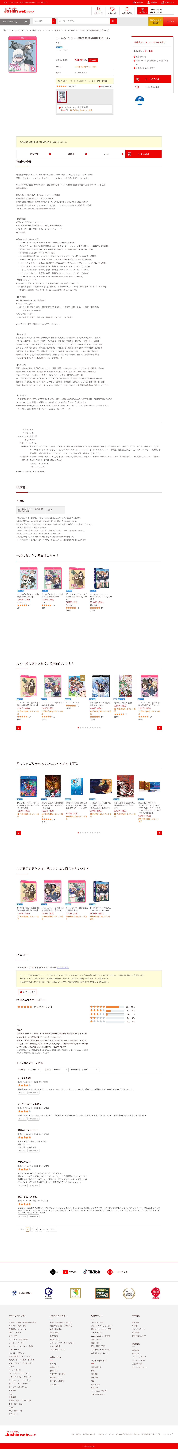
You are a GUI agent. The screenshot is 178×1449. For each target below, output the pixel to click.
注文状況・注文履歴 (57, 1374)
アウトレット (14, 1414)
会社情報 (135, 1322)
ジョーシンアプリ (139, 1361)
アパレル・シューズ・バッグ (20, 1380)
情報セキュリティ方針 (106, 1434)
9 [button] (97, 727)
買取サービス (169, 2)
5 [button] (87, 727)
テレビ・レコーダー (16, 1343)
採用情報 (135, 1333)
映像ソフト (36, 30)
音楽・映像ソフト (16, 1411)
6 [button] (90, 727)
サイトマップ (168, 1434)
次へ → (53, 1229)
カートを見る (143, 12)
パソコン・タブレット (17, 1353)
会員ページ (98, 13)
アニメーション (62, 50)
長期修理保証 (96, 1367)
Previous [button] (18, 728)
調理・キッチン (15, 1333)
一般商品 (152, 9)
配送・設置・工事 (98, 1346)
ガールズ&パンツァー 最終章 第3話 (74, 107)
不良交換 (94, 1378)
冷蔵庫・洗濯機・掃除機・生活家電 (22, 1322)
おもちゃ (12, 1390)
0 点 (157, 9)
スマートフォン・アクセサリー (21, 1363)
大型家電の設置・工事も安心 (61, 1326)
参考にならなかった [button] (33, 1093)
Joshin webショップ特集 (100, 1336)
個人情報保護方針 (89, 1434)
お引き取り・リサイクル (100, 1350)
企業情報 (140, 2)
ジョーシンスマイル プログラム (62, 1343)
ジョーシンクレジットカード (102, 1326)
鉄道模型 (12, 1397)
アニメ (47, 30)
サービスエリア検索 (98, 1391)
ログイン (53, 1364)
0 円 (160, 9)
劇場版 (57, 30)
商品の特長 (34, 154)
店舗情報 (154, 2)
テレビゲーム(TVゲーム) (18, 1387)
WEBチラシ (136, 1354)
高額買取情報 (137, 1364)
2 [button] (80, 727)
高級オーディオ (15, 1350)
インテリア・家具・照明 (18, 1339)
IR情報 (134, 1326)
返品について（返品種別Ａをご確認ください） (152, 62)
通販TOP (6, 30)
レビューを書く (107, 87)
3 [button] (83, 727)
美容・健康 (13, 1336)
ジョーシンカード (98, 1322)
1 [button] (78, 727)
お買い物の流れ (56, 1329)
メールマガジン (120, 1272)
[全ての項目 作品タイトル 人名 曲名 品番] (44, 21)
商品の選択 (54, 1333)
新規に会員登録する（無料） (61, 1322)
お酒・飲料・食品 (16, 1404)
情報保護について (139, 1336)
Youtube (72, 1272)
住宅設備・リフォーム (17, 1329)
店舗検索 (135, 1350)
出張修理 (94, 1374)
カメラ (11, 1367)
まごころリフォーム (139, 1367)
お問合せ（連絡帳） (57, 1381)
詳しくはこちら (63, 968)
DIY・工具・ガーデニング (19, 1373)
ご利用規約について (57, 1350)
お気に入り (112, 13)
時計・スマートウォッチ (18, 1384)
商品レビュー (96, 1343)
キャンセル (95, 1384)
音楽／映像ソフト (21, 30)
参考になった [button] (22, 1093)
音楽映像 (152, 12)
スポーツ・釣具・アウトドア (20, 1377)
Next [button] (159, 728)
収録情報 (70, 154)
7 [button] (92, 727)
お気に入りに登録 (152, 87)
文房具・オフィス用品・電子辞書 (21, 1360)
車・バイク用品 (15, 1370)
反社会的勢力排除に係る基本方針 (128, 1434)
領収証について (56, 1378)
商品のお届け (55, 1339)
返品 (93, 1381)
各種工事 (94, 1388)
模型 (10, 1394)
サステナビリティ (139, 1329)
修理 (93, 1371)
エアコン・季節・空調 (17, 1326)
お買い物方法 (127, 13)
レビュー (107, 154)
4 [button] (85, 727)
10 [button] (100, 727)
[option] (28, 588)
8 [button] (95, 727)
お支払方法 (54, 1336)
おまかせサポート (98, 1395)
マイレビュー (55, 1384)
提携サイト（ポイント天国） (102, 1329)
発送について (141, 57)
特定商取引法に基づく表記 (151, 1434)
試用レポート (96, 1339)
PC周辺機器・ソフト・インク (20, 1356)
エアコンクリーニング (99, 1353)
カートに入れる (152, 79)
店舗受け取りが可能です (145, 68)
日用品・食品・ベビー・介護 (20, 1401)
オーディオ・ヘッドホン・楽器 (21, 1346)
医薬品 (11, 1407)
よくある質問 (55, 1346)
